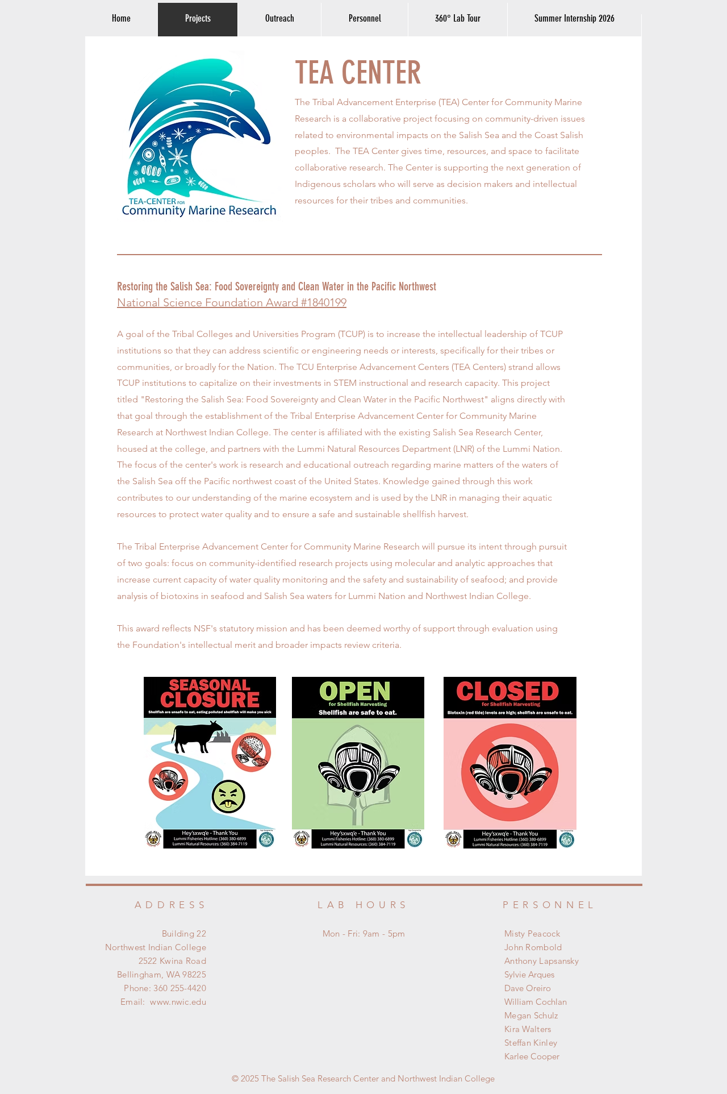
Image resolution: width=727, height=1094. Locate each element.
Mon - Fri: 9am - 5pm (364, 933)
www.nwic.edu (178, 1001)
